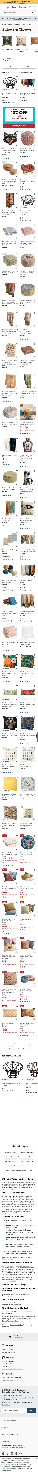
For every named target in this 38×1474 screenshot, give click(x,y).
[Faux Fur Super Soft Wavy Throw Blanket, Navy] (24, 100)
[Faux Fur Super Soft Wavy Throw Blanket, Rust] (22, 100)
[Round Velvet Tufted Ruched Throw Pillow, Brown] (20, 999)
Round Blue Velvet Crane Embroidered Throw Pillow (27, 854)
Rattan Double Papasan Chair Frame (27, 211)
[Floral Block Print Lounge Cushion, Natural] (7, 557)
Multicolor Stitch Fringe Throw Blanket (27, 612)
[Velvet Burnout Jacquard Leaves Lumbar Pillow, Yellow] (20, 897)
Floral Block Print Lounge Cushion (10, 550)
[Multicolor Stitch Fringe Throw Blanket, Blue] (20, 618)
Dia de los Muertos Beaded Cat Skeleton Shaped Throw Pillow (26, 489)
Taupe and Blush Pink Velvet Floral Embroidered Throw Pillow (9, 991)
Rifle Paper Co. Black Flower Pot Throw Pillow (9, 734)
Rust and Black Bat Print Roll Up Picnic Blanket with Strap (9, 212)
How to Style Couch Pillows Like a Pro (13, 1279)
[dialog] (19, 1465)
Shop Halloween (19, 19)
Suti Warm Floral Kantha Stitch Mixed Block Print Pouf (9, 181)
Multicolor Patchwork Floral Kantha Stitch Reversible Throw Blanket (10, 302)
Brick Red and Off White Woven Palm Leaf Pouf (27, 149)
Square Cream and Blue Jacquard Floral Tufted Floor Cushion (10, 243)
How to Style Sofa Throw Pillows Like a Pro (19, 1170)
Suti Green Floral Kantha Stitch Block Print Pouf (10, 488)
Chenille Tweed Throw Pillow (27, 920)
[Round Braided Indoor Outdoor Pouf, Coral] (5, 587)
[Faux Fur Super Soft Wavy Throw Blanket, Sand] (20, 100)
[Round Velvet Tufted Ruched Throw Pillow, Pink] (24, 999)
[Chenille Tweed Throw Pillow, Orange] (20, 929)
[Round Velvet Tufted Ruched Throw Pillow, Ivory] (22, 999)
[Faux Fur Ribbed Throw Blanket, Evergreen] (3, 462)
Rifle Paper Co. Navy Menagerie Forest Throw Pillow (27, 735)
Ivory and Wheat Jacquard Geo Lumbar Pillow (9, 1024)
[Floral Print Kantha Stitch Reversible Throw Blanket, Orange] (20, 557)
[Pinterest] (16, 1453)
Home (4, 24)
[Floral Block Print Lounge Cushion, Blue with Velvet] (5, 557)
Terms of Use (26, 1466)
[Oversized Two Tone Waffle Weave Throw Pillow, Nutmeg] (22, 967)
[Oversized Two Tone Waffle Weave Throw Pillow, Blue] (24, 967)
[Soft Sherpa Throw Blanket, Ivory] (22, 587)
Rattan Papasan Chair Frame (9, 94)
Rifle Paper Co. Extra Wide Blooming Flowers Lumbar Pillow (9, 704)
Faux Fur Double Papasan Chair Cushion (9, 853)
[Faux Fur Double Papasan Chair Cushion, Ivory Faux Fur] (5, 863)
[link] (34, 7)
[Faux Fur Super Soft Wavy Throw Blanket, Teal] (26, 100)
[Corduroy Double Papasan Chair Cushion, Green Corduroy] (20, 187)
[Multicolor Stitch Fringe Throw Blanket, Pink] (22, 618)
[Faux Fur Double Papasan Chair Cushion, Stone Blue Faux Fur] (3, 863)
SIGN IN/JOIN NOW (19, 126)
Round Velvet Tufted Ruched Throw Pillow (26, 990)
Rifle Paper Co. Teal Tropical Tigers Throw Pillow (26, 673)
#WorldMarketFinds (18, 1447)
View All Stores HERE (8, 1380)
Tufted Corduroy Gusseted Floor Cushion (9, 612)
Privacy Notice (15, 1466)
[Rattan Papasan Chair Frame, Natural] (5, 100)
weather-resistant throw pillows (20, 1211)
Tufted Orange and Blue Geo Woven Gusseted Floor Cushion (27, 362)
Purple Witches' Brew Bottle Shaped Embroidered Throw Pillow (26, 457)
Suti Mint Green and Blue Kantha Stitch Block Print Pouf (27, 302)
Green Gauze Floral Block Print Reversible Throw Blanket (28, 393)
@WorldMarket (6, 1447)
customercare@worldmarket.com (12, 1369)
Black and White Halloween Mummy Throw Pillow (26, 520)
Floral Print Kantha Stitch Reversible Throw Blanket (28, 550)
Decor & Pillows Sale (27, 1161)
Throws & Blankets (10, 1161)
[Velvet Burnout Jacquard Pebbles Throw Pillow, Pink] (3, 897)
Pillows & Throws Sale (26, 1152)
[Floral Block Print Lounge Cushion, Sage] (9, 557)
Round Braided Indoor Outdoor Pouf (9, 581)
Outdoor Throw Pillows (25, 1157)
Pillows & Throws (26, 24)
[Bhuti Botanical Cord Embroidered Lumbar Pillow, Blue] (3, 931)
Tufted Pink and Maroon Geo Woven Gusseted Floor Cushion (27, 243)
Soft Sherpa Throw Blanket (26, 581)
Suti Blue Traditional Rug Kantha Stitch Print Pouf (10, 423)
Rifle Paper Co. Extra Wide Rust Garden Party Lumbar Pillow (27, 704)
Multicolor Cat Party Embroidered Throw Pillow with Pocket (8, 956)
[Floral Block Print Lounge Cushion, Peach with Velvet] (3, 557)
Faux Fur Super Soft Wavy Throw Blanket (28, 94)
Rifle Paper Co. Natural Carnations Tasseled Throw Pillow (27, 825)
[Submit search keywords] (33, 12)
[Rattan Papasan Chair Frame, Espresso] (3, 100)
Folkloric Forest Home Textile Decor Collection (27, 423)
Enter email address (11, 1410)
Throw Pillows (10, 1157)
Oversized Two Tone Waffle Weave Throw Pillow (26, 956)
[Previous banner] (2, 2)
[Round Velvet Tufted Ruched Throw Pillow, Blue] (26, 999)
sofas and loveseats (27, 1199)
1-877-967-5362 (7, 1363)
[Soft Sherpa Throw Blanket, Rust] (24, 587)
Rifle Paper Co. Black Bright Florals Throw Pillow (8, 673)
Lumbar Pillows (19, 1166)
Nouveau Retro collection (10, 1321)
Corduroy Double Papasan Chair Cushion (27, 180)
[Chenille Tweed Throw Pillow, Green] (22, 929)
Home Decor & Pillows (14, 24)
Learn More (6, 1405)
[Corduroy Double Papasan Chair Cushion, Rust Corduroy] (22, 187)
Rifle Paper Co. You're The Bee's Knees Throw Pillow (9, 825)
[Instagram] (12, 1453)
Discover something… (11, 13)
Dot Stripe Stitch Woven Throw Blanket (9, 519)
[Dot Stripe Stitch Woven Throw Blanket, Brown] (3, 526)
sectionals (5, 1201)
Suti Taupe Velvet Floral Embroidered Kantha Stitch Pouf (27, 272)
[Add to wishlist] (17, 76)
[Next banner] (35, 2)
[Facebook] (3, 1453)
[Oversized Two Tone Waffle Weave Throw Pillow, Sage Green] (20, 967)
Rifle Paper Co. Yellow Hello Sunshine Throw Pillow (9, 795)
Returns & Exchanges (8, 1352)
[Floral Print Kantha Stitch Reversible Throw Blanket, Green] (22, 557)
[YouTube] (20, 1453)
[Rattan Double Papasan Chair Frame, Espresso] (20, 218)
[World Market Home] (19, 7)
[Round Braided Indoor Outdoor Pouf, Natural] (3, 587)
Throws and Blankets (16, 1325)
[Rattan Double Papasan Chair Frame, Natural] (22, 218)
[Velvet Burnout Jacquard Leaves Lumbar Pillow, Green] (22, 897)
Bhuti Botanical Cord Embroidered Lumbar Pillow (9, 920)
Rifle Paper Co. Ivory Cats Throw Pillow (26, 765)
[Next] (30, 1045)
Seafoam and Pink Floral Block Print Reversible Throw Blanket (10, 331)
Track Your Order (7, 1350)
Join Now (18, 3)
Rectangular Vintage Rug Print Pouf (10, 643)
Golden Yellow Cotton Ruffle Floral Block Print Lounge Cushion (9, 393)
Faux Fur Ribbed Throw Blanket (9, 456)
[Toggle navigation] (3, 7)
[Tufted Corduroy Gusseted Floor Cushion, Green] (3, 618)
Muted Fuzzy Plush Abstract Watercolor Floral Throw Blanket (26, 331)
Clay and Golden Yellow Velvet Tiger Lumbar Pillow (27, 1024)
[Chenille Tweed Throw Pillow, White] (24, 929)
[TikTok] (7, 1453)
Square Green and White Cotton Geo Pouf (10, 272)
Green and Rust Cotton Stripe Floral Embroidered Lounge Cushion (9, 363)
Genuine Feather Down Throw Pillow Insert (27, 643)
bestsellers (13, 1281)
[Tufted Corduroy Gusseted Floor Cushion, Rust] (5, 618)
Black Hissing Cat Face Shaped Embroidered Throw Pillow (9, 150)
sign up (31, 1410)
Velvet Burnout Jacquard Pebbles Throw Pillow (10, 887)
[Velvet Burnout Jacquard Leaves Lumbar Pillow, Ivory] (24, 897)
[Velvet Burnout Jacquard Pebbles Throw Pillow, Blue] (5, 897)
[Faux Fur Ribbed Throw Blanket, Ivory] (5, 462)
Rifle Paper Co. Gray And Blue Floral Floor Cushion (27, 795)
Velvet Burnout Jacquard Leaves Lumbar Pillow (27, 887)
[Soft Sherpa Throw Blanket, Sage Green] (20, 587)
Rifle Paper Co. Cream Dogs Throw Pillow (9, 765)
